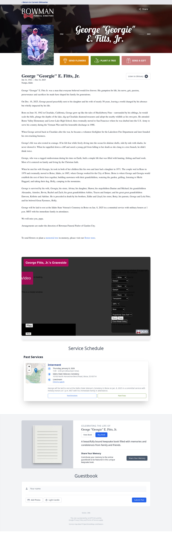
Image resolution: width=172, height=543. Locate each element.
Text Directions (72, 396)
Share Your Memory (137, 458)
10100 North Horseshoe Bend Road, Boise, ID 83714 (74, 376)
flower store (89, 237)
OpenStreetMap (88, 524)
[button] (35, 370)
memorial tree (52, 237)
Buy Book (101, 434)
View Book (87, 434)
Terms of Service (93, 520)
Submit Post (139, 500)
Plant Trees (122, 396)
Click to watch (58, 382)
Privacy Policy (79, 520)
